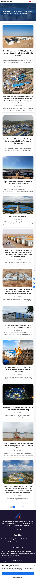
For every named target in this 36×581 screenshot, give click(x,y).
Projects (17, 539)
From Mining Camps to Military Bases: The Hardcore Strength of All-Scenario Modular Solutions (18, 53)
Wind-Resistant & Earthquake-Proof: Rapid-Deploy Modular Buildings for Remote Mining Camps (18, 141)
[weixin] (34, 287)
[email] (34, 279)
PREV (11, 506)
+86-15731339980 (18, 561)
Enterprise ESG (5, 542)
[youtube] (34, 283)
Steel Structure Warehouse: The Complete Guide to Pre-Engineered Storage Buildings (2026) (18, 446)
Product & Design (9, 539)
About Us (23, 539)
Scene (3, 539)
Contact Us (19, 542)
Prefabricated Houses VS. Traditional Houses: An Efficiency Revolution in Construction (18, 369)
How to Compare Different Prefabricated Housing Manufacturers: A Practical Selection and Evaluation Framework (18, 291)
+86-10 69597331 (8, 558)
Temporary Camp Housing (18, 216)
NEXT (24, 506)
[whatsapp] (34, 275)
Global (27, 539)
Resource (12, 542)
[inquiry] (34, 271)
